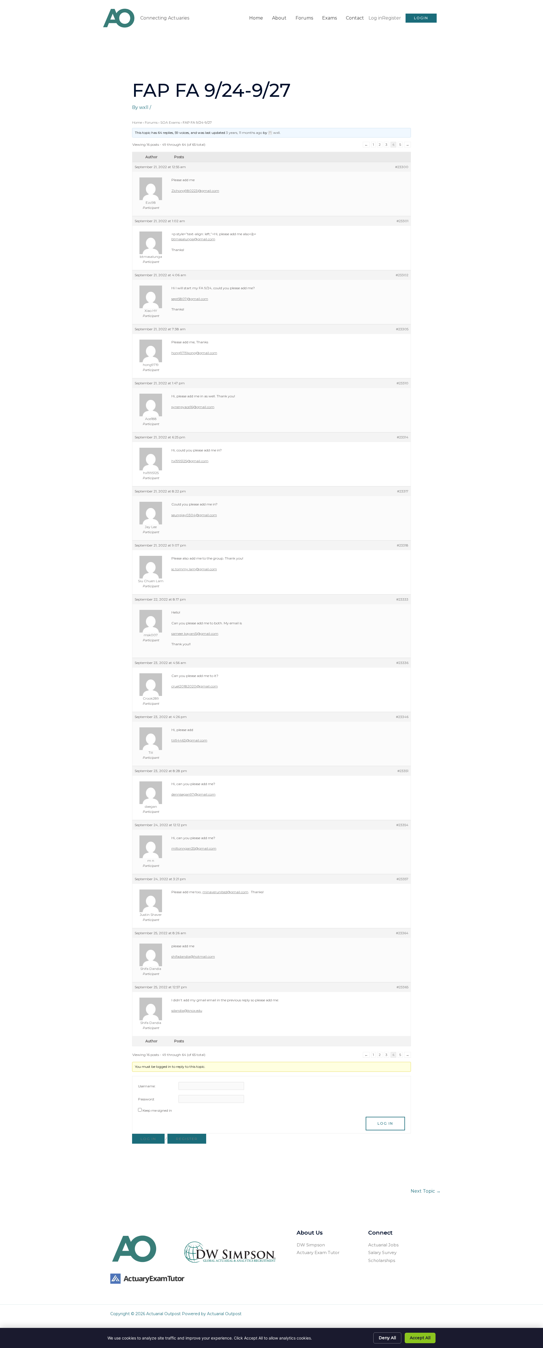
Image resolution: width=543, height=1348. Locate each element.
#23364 (402, 933)
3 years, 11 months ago (244, 132)
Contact (355, 18)
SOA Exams (170, 122)
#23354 (402, 825)
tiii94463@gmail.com (189, 740)
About (279, 18)
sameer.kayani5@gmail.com (194, 633)
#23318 (402, 545)
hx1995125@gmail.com (189, 461)
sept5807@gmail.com (189, 299)
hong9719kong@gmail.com (194, 353)
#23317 (402, 491)
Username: (147, 1086)
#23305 (402, 329)
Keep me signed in (157, 1110)
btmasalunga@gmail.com (193, 239)
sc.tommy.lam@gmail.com (194, 569)
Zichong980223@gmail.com (195, 190)
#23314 (402, 437)
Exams (329, 18)
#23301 (402, 221)
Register (391, 18)
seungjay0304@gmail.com (194, 515)
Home (256, 18)
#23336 (402, 663)
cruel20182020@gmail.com (194, 686)
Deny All (387, 1337)
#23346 (402, 717)
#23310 (402, 383)
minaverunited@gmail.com (225, 892)
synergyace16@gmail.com (192, 407)
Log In (385, 1123)
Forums (304, 18)
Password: (146, 1099)
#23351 (402, 771)
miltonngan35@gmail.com (193, 848)
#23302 (402, 275)
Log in (375, 18)
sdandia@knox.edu (186, 1010)
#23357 (402, 879)
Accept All (420, 1337)
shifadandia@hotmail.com (193, 956)
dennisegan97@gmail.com (193, 794)
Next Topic (426, 1191)
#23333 (402, 599)
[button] (421, 18)
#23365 (402, 987)
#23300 (401, 167)
